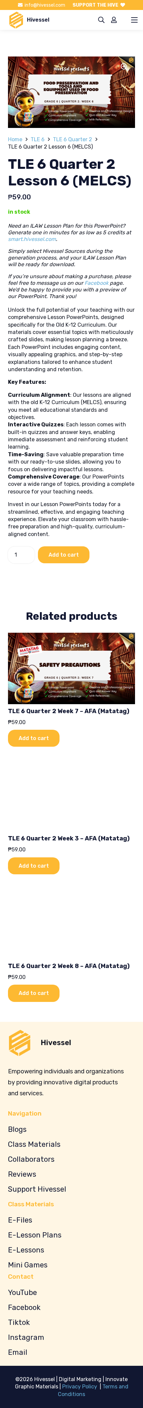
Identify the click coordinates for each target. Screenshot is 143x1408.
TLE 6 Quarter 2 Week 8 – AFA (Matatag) (69, 966)
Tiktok (19, 1322)
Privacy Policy (80, 1386)
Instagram (26, 1337)
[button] (101, 20)
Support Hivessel (37, 1189)
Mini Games (28, 1264)
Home (15, 139)
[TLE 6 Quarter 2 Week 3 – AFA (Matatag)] (71, 795)
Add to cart (64, 555)
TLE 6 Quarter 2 (72, 139)
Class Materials (34, 1144)
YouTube (22, 1292)
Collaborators (31, 1159)
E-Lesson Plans (35, 1235)
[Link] (114, 20)
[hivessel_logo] (16, 20)
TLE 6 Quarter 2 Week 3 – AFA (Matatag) (69, 838)
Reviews (22, 1174)
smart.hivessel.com (32, 239)
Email (17, 1352)
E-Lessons (26, 1250)
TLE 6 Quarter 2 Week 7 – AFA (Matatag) (68, 711)
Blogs (17, 1129)
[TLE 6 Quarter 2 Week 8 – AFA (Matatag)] (71, 923)
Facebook (96, 283)
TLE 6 (38, 139)
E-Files (20, 1220)
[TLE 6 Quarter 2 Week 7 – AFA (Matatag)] (71, 668)
